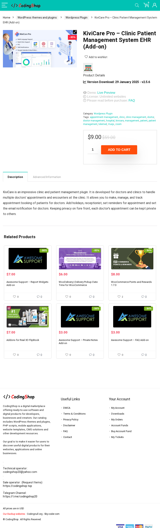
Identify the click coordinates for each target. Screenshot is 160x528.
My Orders (117, 419)
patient (144, 120)
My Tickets (117, 437)
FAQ (132, 100)
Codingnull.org (35, 514)
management (132, 120)
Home (6, 17)
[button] (75, 32)
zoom (118, 124)
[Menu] (4, 5)
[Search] (137, 5)
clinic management (136, 117)
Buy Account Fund (121, 431)
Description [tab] (15, 177)
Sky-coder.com (52, 514)
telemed (103, 124)
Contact (67, 437)
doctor (150, 117)
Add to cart (119, 150)
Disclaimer (69, 425)
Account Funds (119, 425)
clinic (122, 117)
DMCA (66, 407)
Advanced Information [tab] (47, 177)
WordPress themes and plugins (37, 17)
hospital (110, 120)
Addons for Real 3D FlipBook (22, 340)
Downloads (117, 413)
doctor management (94, 120)
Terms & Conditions (74, 413)
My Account (117, 407)
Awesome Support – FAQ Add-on (130, 340)
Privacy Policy (70, 419)
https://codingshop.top (17, 485)
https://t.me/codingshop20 (20, 496)
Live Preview (106, 92)
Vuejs (111, 124)
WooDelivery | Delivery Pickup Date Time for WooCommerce (78, 283)
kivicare (120, 120)
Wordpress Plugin (76, 17)
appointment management (104, 117)
